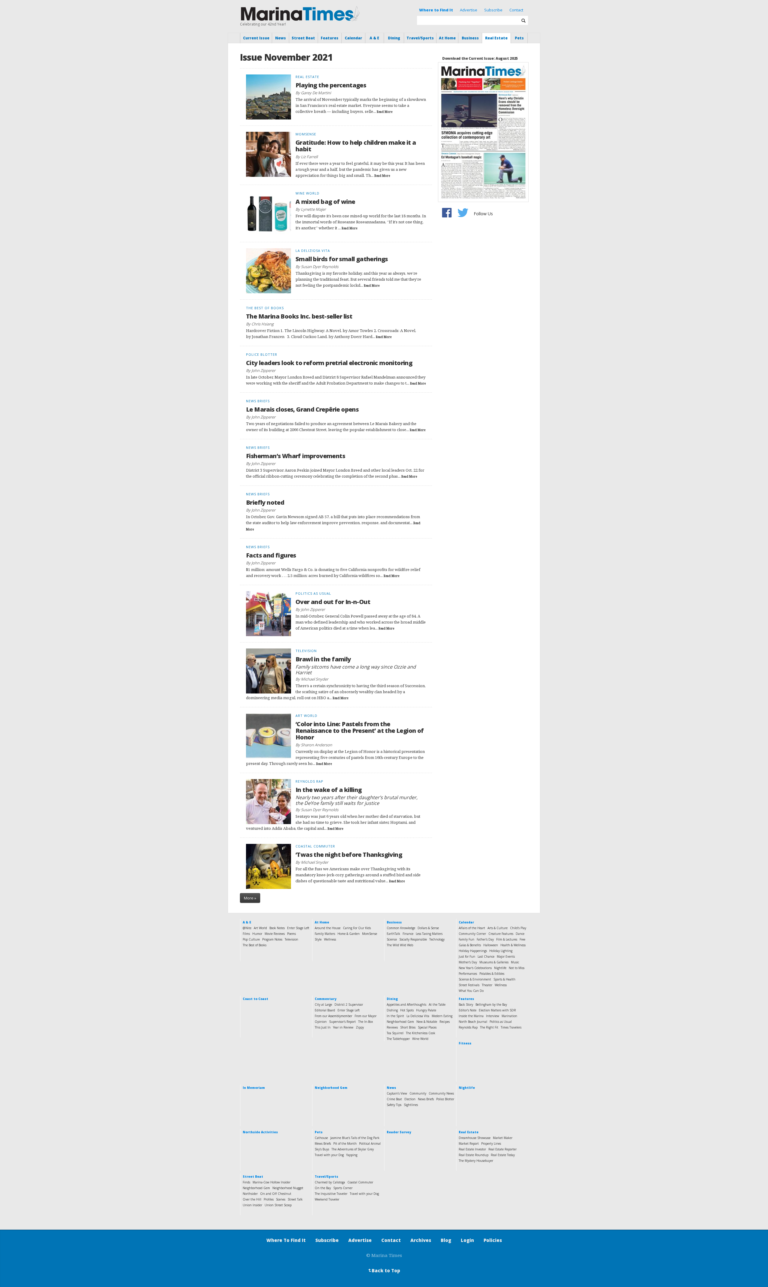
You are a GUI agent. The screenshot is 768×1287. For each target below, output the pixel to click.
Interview (492, 1016)
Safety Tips (394, 1105)
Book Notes (277, 928)
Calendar (353, 38)
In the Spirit (395, 1016)
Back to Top (383, 1270)
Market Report (469, 1143)
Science (392, 939)
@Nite (247, 928)
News (280, 38)
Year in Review (343, 1027)
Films (246, 934)
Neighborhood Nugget (287, 1188)
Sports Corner (342, 1188)
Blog (446, 1240)
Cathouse (321, 1138)
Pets (519, 38)
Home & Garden (349, 934)
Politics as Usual (501, 1022)
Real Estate (496, 38)
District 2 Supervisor (348, 1004)
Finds (246, 1182)
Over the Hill (252, 1199)
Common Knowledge (401, 928)
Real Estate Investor (472, 1149)
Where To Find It (286, 1240)
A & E (374, 38)
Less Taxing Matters (429, 934)
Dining (394, 38)
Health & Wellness (513, 945)
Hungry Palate (426, 1010)
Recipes (445, 1022)
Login (467, 1240)
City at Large (323, 1004)
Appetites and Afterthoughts (406, 1004)
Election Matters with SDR (497, 1010)
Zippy (360, 1027)
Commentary (325, 999)
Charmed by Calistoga (330, 1182)
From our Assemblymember (333, 1016)
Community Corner (472, 934)
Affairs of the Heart (472, 928)
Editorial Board (325, 1010)
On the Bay (323, 1188)
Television (291, 939)
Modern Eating (442, 1016)
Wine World (420, 1039)
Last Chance (486, 956)
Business (470, 38)
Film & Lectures (506, 939)
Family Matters (325, 934)
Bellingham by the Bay (491, 1004)
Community (418, 1093)
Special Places (427, 1027)
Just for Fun (467, 956)
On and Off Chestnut (275, 1194)
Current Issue (256, 38)
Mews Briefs (323, 1143)
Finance (408, 934)
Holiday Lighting (500, 951)
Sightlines (411, 1105)
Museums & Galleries (493, 962)
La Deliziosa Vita (417, 1016)
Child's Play (518, 928)
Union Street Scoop (278, 1205)
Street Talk (295, 1199)
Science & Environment (475, 979)
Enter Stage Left (298, 928)
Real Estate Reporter (502, 1149)
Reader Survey (399, 1132)
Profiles (269, 1199)
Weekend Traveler (327, 1199)
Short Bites (408, 1027)
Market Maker (502, 1138)
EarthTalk (393, 934)
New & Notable (426, 1022)
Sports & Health (504, 979)
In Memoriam (254, 1088)
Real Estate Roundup (473, 1155)
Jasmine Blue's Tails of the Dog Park (355, 1138)
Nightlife (500, 968)
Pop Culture (251, 939)
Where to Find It (436, 10)
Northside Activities (260, 1132)
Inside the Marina (471, 1016)
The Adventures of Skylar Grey (353, 1149)
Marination (509, 1016)
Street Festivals (469, 985)
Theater (487, 985)
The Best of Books (254, 945)
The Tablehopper (398, 1039)
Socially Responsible (413, 939)
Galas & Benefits (470, 945)
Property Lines (491, 1143)
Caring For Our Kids (357, 928)
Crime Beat (394, 1099)
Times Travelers (511, 1027)
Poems (291, 934)
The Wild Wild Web (400, 945)
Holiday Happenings (473, 951)
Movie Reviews (275, 934)
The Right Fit (489, 1027)
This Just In (323, 1027)
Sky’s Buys (322, 1149)
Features (329, 38)
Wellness (330, 939)
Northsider (250, 1194)
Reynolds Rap (468, 1027)
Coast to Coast (255, 999)
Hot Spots (407, 1010)
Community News (441, 1093)
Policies (493, 1240)
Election (410, 1099)
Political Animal (370, 1143)
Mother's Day (468, 962)
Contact (516, 10)
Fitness (465, 1043)
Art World (260, 928)
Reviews (392, 1027)
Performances (468, 973)
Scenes (280, 1199)
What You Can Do (471, 991)
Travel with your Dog (329, 1155)
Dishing (392, 1010)
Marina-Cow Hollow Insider (271, 1182)
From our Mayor (365, 1016)
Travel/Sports (420, 38)
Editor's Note (467, 1010)
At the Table (437, 1004)
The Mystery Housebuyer (476, 1161)
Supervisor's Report (342, 1022)
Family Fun (466, 939)
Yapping (351, 1155)
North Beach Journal (473, 1022)
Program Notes (272, 939)
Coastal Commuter (360, 1182)
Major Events (506, 956)
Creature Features (500, 934)
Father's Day (485, 939)
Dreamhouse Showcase (474, 1138)
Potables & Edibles (491, 973)
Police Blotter (445, 1099)
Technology (437, 939)
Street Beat (303, 38)
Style (318, 939)
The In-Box (365, 1022)
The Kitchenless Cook (420, 1033)
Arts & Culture (498, 928)
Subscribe (493, 10)
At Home (447, 38)
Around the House (327, 928)
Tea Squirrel (395, 1033)
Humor (257, 934)
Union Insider (252, 1205)
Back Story (466, 1004)
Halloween (490, 945)
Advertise (468, 10)
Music (515, 962)
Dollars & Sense (428, 928)
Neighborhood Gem (400, 1022)
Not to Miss (516, 968)
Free (522, 939)
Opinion (321, 1022)
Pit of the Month (345, 1143)
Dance (520, 934)
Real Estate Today (503, 1155)
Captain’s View (397, 1093)
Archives (420, 1240)
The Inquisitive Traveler (331, 1194)
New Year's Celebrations (475, 968)
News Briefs (426, 1099)
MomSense (369, 934)
